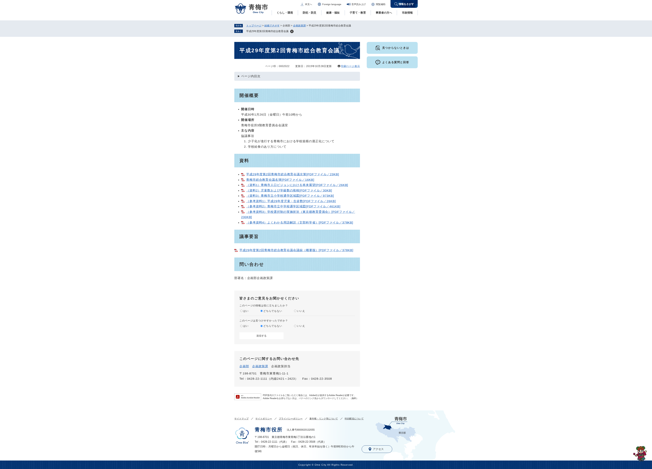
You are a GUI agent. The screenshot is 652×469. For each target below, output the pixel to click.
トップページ (253, 25)
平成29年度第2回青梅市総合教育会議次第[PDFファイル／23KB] (292, 174)
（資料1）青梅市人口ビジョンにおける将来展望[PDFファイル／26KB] (297, 185)
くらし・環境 (285, 12)
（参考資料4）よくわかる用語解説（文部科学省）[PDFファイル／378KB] (299, 222)
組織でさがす (272, 25)
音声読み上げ (358, 4)
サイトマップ (241, 418)
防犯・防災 (309, 12)
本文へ (308, 4)
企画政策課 (299, 25)
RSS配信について (354, 418)
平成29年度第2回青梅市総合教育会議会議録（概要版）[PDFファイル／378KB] (296, 250)
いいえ (301, 310)
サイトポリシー (263, 418)
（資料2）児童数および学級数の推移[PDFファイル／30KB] (289, 190)
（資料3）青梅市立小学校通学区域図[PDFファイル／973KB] (290, 195)
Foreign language (331, 4)
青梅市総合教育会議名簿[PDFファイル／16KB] (280, 179)
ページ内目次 (250, 76)
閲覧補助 (380, 4)
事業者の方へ (384, 12)
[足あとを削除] (292, 31)
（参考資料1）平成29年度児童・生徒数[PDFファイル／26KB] (291, 201)
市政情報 (407, 12)
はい (246, 310)
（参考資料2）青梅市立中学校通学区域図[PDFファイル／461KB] (293, 206)
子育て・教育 (358, 12)
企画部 (244, 366)
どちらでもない (272, 310)
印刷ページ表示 (350, 66)
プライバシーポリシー (291, 418)
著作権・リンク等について (323, 418)
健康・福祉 (333, 12)
